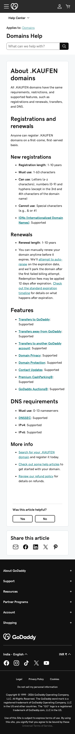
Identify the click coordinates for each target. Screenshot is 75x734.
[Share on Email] (16, 547)
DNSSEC (25, 417)
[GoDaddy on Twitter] (36, 665)
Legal (19, 679)
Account (9, 612)
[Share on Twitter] (46, 547)
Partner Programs (15, 601)
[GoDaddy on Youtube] (46, 665)
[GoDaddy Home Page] (19, 637)
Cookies (54, 679)
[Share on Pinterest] (56, 547)
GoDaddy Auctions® (33, 389)
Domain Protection (32, 362)
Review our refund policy (36, 476)
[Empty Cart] (68, 6)
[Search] (64, 46)
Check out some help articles (39, 464)
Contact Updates (30, 369)
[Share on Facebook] (26, 547)
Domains (28, 27)
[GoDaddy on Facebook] (6, 665)
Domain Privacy (30, 355)
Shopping (10, 622)
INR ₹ (63, 654)
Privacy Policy (36, 679)
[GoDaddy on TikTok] (26, 665)
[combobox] (33, 46)
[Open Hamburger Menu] (4, 6)
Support (9, 581)
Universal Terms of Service (37, 725)
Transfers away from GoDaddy (40, 331)
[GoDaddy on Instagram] (16, 665)
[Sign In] (59, 6)
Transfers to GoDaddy (34, 319)
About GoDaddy (14, 570)
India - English (13, 654)
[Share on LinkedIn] (36, 547)
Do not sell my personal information (37, 687)
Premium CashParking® (36, 377)
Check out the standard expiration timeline (40, 288)
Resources (10, 591)
